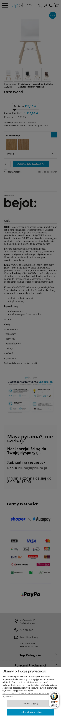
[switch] (54, 705)
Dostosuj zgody (30, 703)
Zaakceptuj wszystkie (31, 712)
